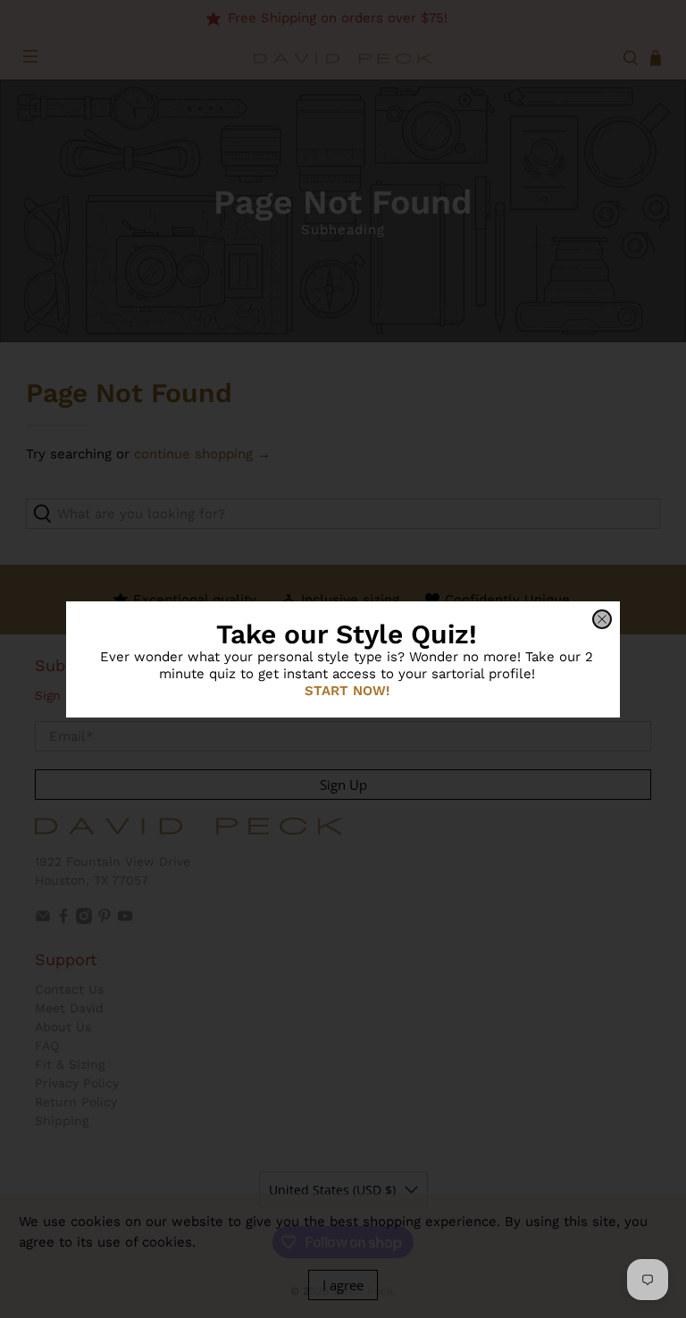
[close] (602, 619)
